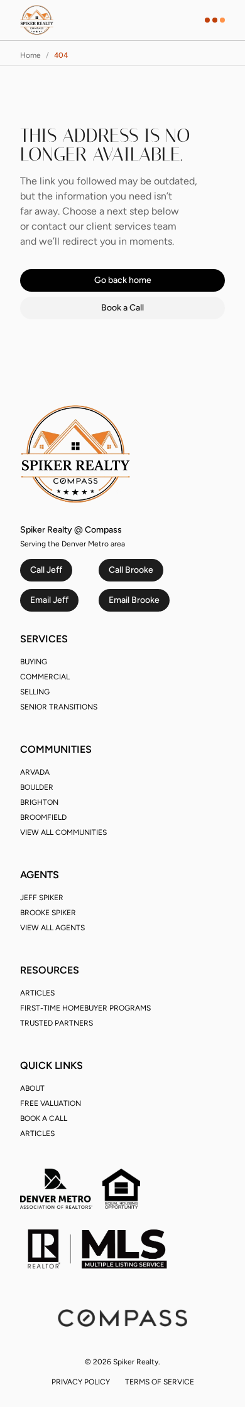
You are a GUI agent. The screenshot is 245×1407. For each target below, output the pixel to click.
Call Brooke (131, 570)
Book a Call (122, 307)
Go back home (122, 280)
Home (30, 55)
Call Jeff (46, 570)
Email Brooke (134, 600)
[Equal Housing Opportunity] (121, 1189)
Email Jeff (49, 600)
